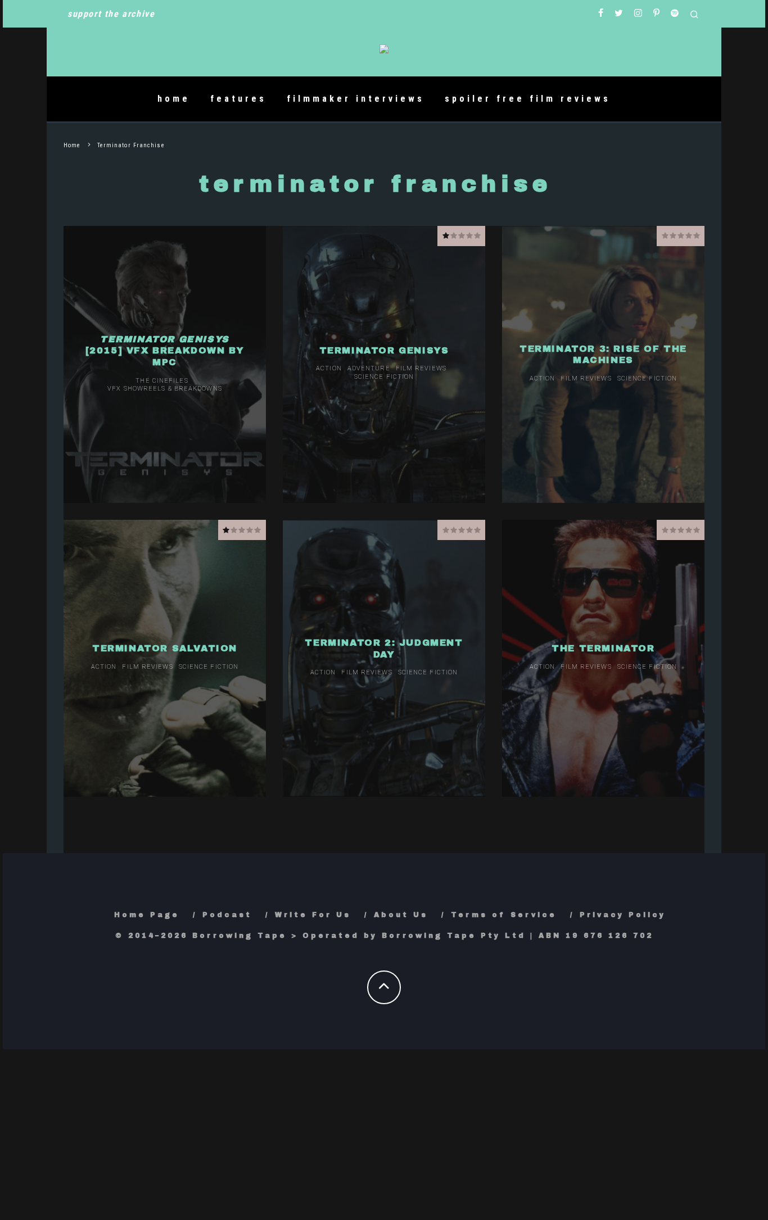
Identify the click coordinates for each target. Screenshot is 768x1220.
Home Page (146, 915)
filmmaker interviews (355, 98)
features (238, 98)
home (173, 98)
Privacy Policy (623, 915)
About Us (401, 915)
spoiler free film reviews (528, 98)
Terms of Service (504, 915)
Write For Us (313, 915)
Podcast (227, 915)
